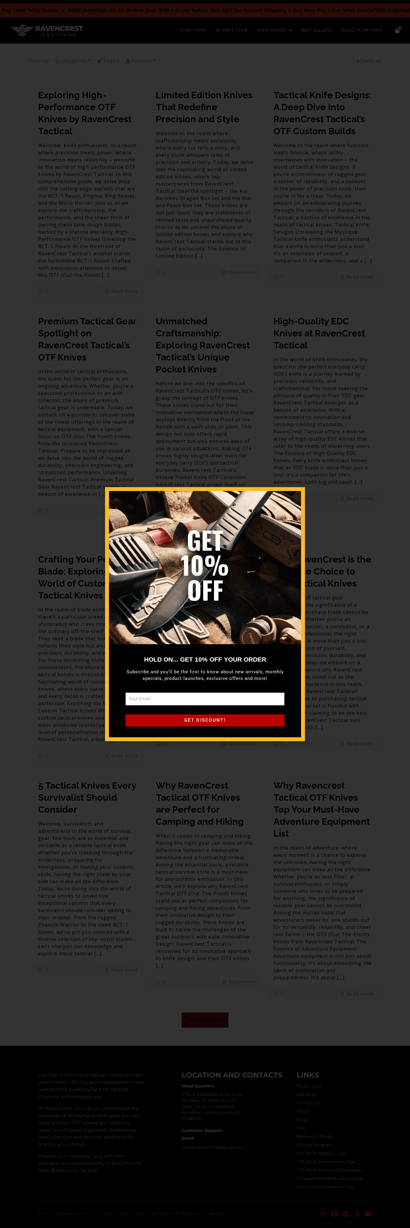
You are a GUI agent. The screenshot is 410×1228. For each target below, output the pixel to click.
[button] (292, 499)
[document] (205, 614)
